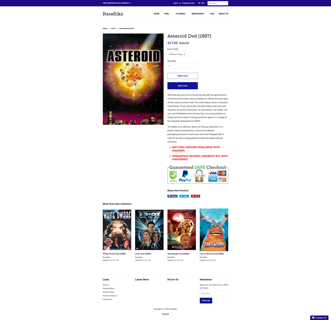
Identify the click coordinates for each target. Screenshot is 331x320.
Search (106, 285)
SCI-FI (113, 28)
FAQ (212, 13)
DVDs (166, 13)
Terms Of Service (110, 295)
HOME (156, 13)
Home (105, 28)
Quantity (171, 61)
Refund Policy (108, 288)
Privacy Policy (108, 292)
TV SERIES (180, 13)
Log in (175, 3)
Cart (203, 3)
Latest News (142, 279)
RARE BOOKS (198, 13)
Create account (188, 3)
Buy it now (182, 85)
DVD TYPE (172, 49)
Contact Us (107, 299)
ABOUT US (223, 13)
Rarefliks (113, 13)
